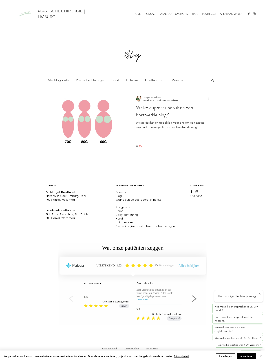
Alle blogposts (58, 80)
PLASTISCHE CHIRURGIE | (61, 11)
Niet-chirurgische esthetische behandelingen (145, 226)
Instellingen (225, 356)
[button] (212, 81)
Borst (115, 80)
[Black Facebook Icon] (249, 14)
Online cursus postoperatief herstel (139, 200)
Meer (175, 80)
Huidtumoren (154, 80)
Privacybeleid (109, 348)
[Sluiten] (261, 356)
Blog (119, 196)
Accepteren (246, 356)
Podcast (121, 192)
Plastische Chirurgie (90, 80)
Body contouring (127, 215)
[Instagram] (254, 14)
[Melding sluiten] (259, 293)
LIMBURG (46, 16)
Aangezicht (123, 207)
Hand (119, 218)
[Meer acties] (210, 98)
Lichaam (132, 80)
